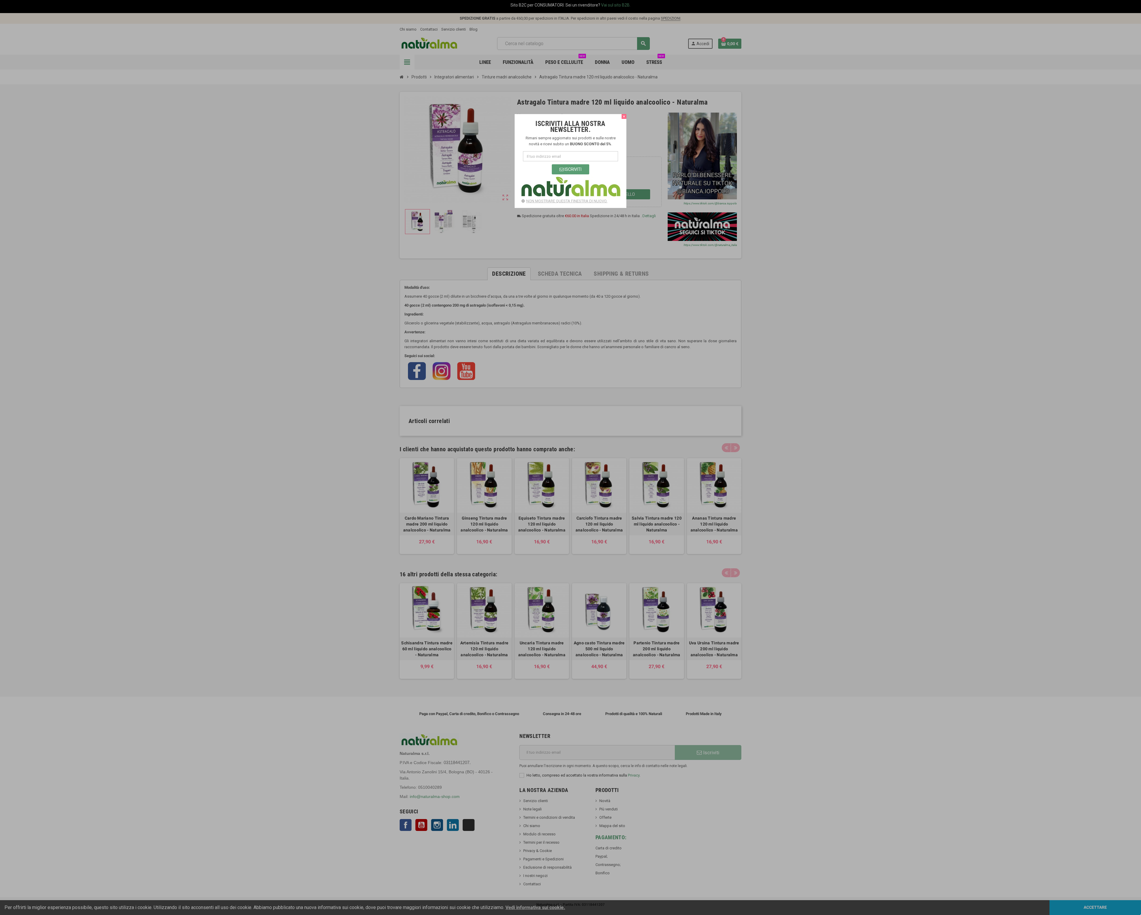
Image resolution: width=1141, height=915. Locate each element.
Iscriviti (572, 169)
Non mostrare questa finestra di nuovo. (566, 201)
